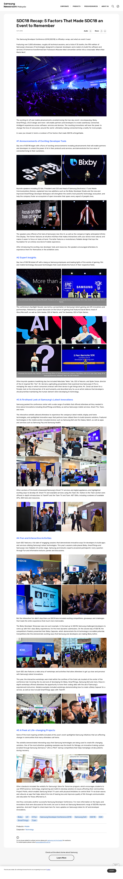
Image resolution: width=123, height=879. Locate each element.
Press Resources (91, 6)
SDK (100, 817)
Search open (113, 6)
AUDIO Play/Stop (90, 31)
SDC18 (92, 817)
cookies (48, 869)
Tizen (34, 820)
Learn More (61, 858)
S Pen (34, 817)
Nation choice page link (118, 6)
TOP (115, 865)
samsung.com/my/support (55, 840)
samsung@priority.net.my (43, 842)
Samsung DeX (80, 817)
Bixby (20, 817)
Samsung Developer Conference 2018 (55, 817)
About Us (105, 6)
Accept (111, 871)
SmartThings (23, 820)
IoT (27, 817)
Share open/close (101, 31)
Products (76, 6)
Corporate (64, 6)
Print (105, 31)
